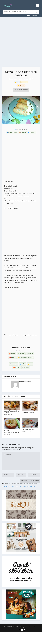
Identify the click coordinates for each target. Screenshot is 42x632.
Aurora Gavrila (18, 79)
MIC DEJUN (13, 364)
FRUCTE (12, 354)
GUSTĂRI (16, 367)
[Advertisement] (21, 42)
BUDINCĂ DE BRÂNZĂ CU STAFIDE (11, 412)
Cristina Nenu (33, 627)
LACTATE (29, 354)
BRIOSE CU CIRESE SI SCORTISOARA (28, 430)
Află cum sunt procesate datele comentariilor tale (18, 486)
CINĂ (30, 364)
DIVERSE (25, 367)
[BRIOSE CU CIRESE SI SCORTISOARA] (30, 423)
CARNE (12, 357)
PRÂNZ (22, 364)
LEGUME (21, 354)
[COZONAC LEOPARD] (30, 406)
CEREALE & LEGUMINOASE (25, 357)
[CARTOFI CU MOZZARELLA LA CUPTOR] (12, 423)
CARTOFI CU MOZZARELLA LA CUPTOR (12, 431)
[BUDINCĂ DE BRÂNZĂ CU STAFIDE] (12, 405)
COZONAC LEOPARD (28, 412)
